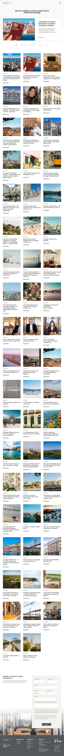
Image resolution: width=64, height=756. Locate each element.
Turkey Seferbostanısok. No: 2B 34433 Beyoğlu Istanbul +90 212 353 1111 (43, 749)
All (16, 45)
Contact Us (19, 743)
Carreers (18, 742)
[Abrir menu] (60, 3)
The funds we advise (29, 744)
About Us (18, 741)
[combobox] (53, 693)
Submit (46, 724)
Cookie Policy (57, 747)
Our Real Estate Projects (30, 746)
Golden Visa (23, 45)
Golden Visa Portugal (29, 741)
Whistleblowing (57, 750)
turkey (46, 45)
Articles (28, 748)
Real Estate (33, 45)
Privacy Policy (54, 712)
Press (40, 45)
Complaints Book (56, 749)
